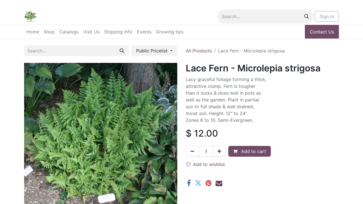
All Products (199, 51)
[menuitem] (32, 31)
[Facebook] (189, 183)
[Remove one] (192, 151)
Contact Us (322, 32)
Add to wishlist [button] (209, 164)
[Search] (306, 16)
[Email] (219, 183)
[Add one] (219, 151)
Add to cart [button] (253, 151)
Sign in (327, 16)
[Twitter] (198, 183)
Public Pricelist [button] (152, 51)
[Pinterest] (209, 183)
